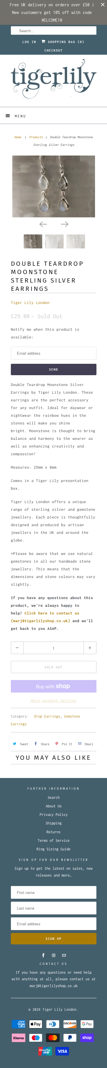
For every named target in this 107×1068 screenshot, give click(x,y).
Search (54, 797)
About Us (54, 806)
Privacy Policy (54, 814)
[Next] (64, 223)
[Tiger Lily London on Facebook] (43, 955)
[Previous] (43, 223)
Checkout (54, 50)
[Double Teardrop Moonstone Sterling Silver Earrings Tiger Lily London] (53, 187)
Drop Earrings (47, 716)
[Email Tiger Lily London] (64, 955)
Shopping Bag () (65, 42)
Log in (29, 42)
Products (36, 137)
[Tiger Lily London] (53, 80)
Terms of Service (54, 840)
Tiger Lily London (30, 302)
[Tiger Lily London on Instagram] (53, 955)
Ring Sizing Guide (53, 849)
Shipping (54, 823)
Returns (53, 832)
